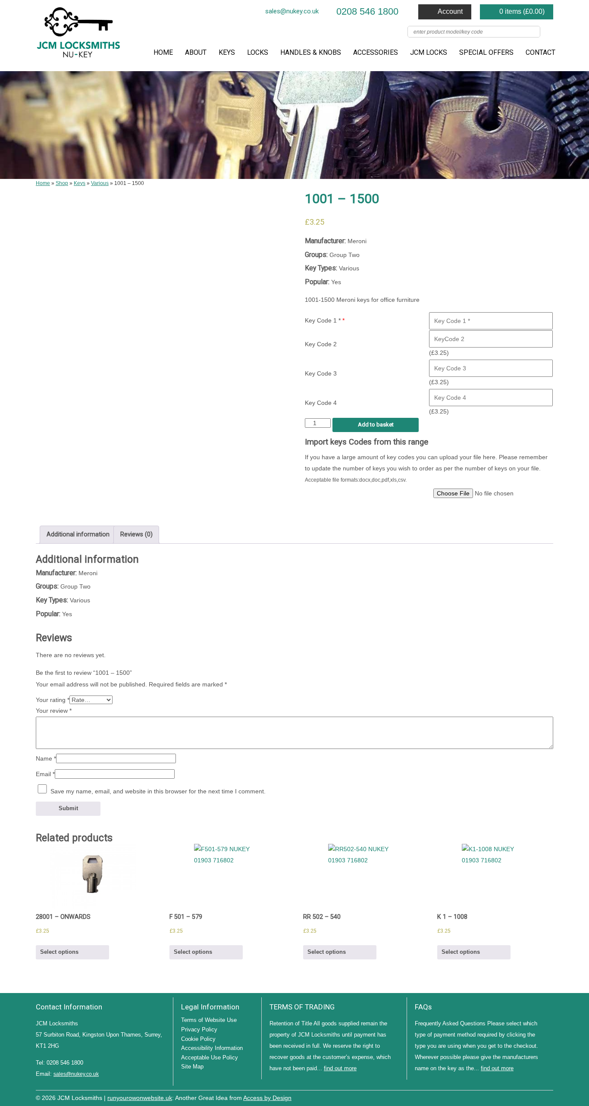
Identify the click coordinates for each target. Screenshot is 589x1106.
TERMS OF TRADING (302, 1007)
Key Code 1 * (325, 320)
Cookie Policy (198, 1039)
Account (450, 11)
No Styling (549, 1097)
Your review (54, 710)
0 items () (522, 11)
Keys (227, 52)
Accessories (375, 52)
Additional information (78, 534)
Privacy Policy (199, 1029)
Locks (257, 52)
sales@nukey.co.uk (292, 11)
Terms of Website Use (209, 1020)
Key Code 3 (321, 373)
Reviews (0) (136, 534)
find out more (340, 1068)
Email (45, 774)
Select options (59, 952)
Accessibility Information (212, 1048)
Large (523, 1097)
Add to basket (376, 424)
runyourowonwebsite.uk (139, 1098)
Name (46, 758)
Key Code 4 (321, 402)
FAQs (423, 1007)
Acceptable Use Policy (209, 1057)
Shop (62, 183)
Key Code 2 (321, 344)
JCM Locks (428, 52)
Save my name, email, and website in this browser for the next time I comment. (158, 791)
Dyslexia (536, 1097)
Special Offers (486, 52)
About (196, 52)
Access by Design (267, 1098)
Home (163, 52)
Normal (510, 1097)
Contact (540, 52)
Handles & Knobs (310, 52)
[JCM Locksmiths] (79, 35)
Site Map (192, 1066)
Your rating (52, 699)
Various (100, 183)
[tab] (78, 535)
